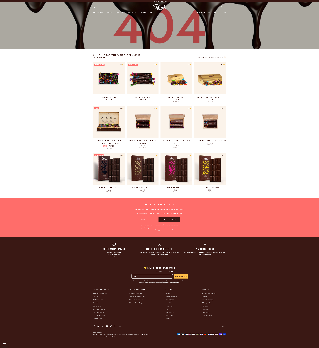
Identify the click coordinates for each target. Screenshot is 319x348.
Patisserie (142, 12)
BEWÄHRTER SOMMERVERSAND (159, 1)
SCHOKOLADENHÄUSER (203, 12)
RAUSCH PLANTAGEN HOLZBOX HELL (176, 142)
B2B (225, 12)
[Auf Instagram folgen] (98, 326)
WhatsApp (205, 312)
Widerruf (146, 334)
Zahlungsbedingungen (208, 303)
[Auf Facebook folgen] (94, 326)
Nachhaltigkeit (170, 300)
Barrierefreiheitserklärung (135, 334)
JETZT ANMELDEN (181, 276)
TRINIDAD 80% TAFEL (176, 188)
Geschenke (132, 12)
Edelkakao (169, 293)
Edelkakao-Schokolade (100, 293)
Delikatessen (120, 12)
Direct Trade (169, 306)
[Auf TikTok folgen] (111, 326)
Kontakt (204, 297)
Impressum (100, 334)
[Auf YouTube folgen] (107, 326)
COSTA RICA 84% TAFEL (142, 188)
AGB (94, 334)
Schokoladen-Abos (98, 312)
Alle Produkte (97, 318)
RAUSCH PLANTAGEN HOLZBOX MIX (210, 141)
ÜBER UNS (217, 12)
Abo (150, 12)
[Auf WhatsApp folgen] (119, 326)
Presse (168, 318)
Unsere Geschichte (171, 297)
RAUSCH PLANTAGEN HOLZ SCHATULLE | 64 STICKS (109, 142)
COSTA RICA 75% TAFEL (210, 188)
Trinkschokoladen (98, 300)
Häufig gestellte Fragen (209, 293)
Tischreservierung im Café (137, 297)
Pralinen (109, 12)
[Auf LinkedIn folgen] (115, 326)
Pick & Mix (96, 303)
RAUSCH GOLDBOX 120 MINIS (210, 97)
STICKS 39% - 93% (143, 97)
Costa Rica (169, 303)
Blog (167, 309)
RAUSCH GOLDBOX (176, 97)
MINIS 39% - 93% (109, 97)
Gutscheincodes (170, 312)
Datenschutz (122, 334)
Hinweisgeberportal (111, 334)
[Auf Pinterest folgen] (103, 326)
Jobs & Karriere (170, 315)
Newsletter (205, 309)
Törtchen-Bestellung (135, 303)
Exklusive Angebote (99, 315)
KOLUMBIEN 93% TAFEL (109, 188)
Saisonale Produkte (99, 309)
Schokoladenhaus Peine (136, 300)
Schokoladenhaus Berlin (136, 293)
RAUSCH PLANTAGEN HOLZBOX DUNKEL (142, 142)
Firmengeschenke (207, 315)
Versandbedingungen (208, 300)
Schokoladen (98, 12)
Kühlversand (205, 306)
